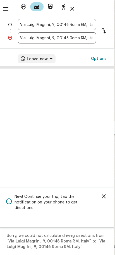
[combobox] (57, 24)
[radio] (23, 6)
